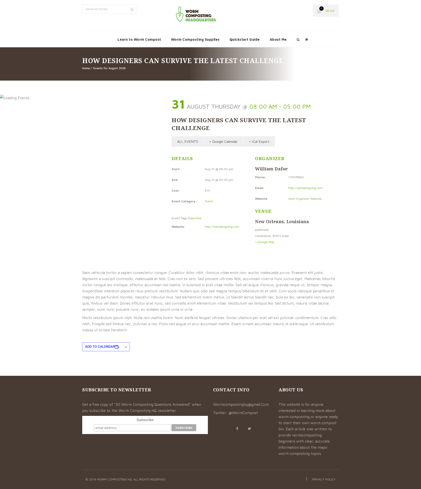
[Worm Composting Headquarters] (196, 14)
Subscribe (145, 420)
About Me (278, 39)
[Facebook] (237, 429)
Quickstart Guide (245, 39)
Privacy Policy (323, 479)
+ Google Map (264, 242)
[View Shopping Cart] (306, 39)
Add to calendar (100, 346)
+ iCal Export (259, 141)
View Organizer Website (305, 198)
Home (86, 68)
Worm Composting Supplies (195, 39)
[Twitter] (249, 429)
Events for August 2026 (109, 68)
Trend (209, 201)
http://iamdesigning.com (222, 226)
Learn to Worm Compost (139, 39)
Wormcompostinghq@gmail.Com (241, 404)
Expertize (194, 218)
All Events (187, 141)
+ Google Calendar (223, 141)
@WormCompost (243, 413)
